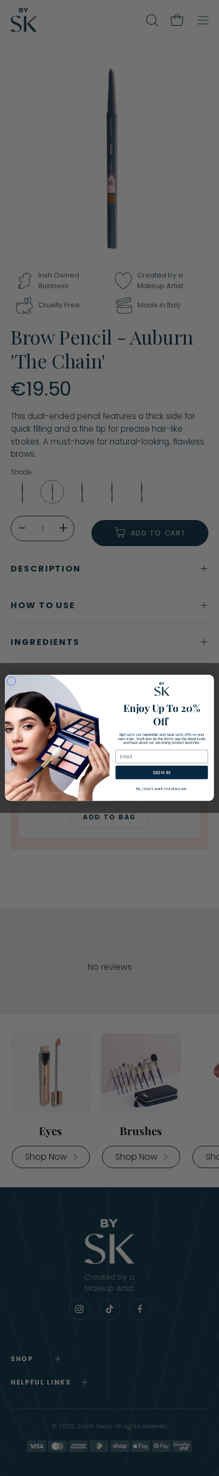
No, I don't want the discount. (161, 788)
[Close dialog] (11, 681)
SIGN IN (162, 772)
